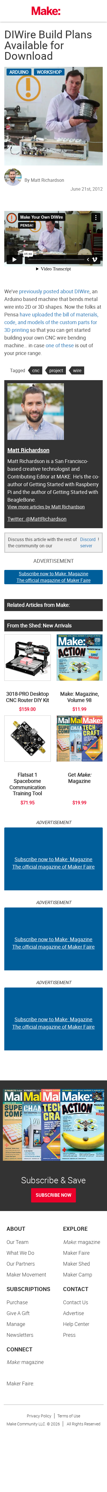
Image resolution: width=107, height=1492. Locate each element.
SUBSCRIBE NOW (53, 1195)
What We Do (20, 1252)
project (56, 370)
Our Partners (21, 1263)
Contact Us (75, 1302)
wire (77, 370)
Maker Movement (26, 1274)
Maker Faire (76, 1252)
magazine (81, 1241)
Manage (16, 1324)
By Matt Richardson (44, 180)
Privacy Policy (39, 1416)
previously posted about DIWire (54, 291)
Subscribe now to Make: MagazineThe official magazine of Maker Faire (53, 577)
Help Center (76, 1324)
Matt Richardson (28, 450)
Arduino (19, 72)
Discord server (88, 542)
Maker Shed (76, 1263)
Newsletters (20, 1334)
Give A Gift (18, 1313)
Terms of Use (68, 1416)
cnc (35, 370)
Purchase (17, 1302)
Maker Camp (77, 1274)
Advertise (73, 1313)
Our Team (18, 1241)
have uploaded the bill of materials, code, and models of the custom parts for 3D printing (51, 322)
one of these (60, 345)
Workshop (49, 72)
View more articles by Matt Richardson (46, 507)
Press (69, 1334)
